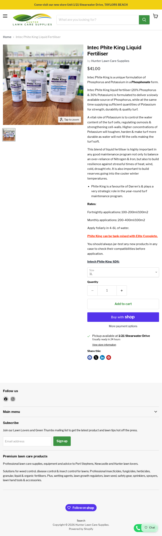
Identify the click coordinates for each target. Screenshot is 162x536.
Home (7, 37)
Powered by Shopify (81, 528)
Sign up (62, 441)
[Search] (144, 19)
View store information (104, 344)
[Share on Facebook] (89, 357)
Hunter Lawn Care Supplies (110, 61)
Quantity (92, 281)
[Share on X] (96, 357)
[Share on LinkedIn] (102, 357)
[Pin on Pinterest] (108, 357)
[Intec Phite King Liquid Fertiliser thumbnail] (9, 134)
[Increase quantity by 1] (122, 290)
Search (81, 520)
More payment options (123, 326)
